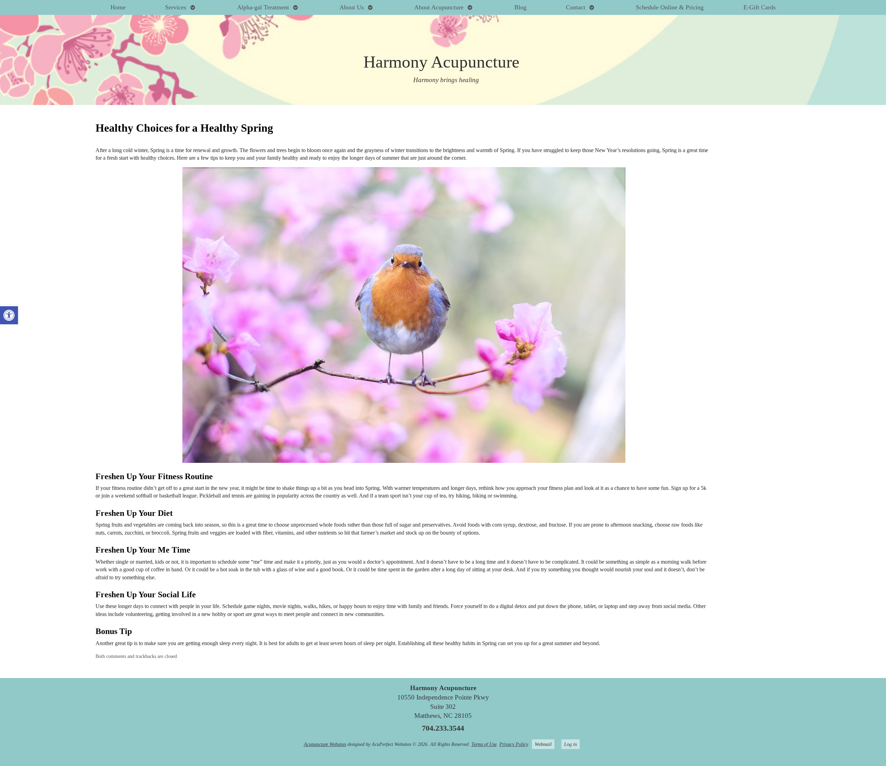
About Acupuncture (438, 7)
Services (175, 7)
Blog (520, 7)
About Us (352, 7)
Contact (575, 7)
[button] (9, 315)
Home (118, 7)
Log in (570, 744)
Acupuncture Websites (325, 744)
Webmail (543, 744)
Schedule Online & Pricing (670, 7)
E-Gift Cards (759, 7)
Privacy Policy (513, 744)
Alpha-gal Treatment (263, 7)
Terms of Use (484, 744)
